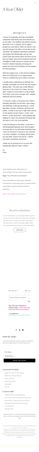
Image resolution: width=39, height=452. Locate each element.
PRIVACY (18, 427)
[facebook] (16, 330)
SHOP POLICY (24, 427)
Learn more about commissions (14, 194)
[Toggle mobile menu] (35, 3)
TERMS (14, 427)
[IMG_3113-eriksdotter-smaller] (19, 240)
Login (28, 290)
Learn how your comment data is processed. (19, 308)
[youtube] (22, 330)
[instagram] (19, 330)
